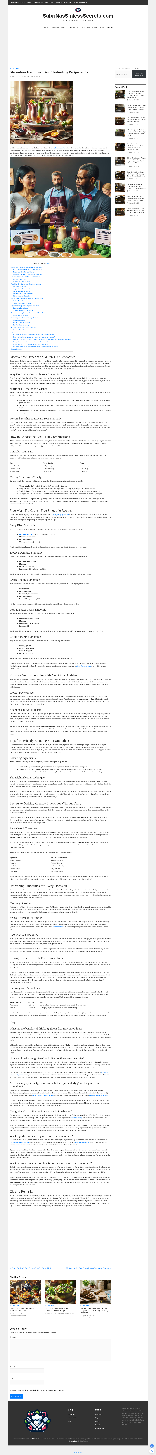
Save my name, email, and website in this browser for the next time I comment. (37, 1390)
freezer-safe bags (76, 1118)
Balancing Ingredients (20, 308)
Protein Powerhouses (20, 301)
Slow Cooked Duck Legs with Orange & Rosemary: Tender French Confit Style (136, 174)
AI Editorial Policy (78, 1452)
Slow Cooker (72, 1418)
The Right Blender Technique (23, 310)
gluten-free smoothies (83, 666)
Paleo (69, 1421)
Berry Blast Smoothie (20, 286)
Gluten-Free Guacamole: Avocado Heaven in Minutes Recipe (58, 1309)
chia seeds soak (69, 845)
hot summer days (58, 927)
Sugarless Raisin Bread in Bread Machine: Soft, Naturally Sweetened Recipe (136, 186)
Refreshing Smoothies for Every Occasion (25, 318)
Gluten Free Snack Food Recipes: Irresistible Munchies (23, 1309)
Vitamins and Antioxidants (22, 303)
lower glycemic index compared (43, 1095)
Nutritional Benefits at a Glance (23, 272)
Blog (96, 1418)
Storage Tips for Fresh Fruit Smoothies (23, 327)
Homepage (98, 1414)
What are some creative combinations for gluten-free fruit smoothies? (36, 346)
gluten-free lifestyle (60, 148)
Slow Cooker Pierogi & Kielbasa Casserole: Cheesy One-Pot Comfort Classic (136, 198)
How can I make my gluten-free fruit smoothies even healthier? (34, 337)
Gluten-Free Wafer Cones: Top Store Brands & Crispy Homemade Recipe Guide (136, 210)
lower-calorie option (82, 1142)
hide (47, 263)
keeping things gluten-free (60, 514)
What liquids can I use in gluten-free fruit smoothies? (30, 344)
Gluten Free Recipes (58, 27)
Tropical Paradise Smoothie (22, 289)
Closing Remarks (16, 349)
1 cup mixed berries (26, 534)
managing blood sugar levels (98, 1095)
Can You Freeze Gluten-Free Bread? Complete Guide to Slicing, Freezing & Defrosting (95, 1310)
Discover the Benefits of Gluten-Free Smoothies (26, 267)
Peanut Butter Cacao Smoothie (23, 293)
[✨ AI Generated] (95, 1292)
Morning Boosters (19, 320)
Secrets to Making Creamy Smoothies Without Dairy (28, 313)
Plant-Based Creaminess (21, 315)
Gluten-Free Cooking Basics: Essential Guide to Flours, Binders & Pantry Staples (136, 107)
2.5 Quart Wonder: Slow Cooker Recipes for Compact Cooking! (88, 1268)
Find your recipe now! (139, 74)
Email (12, 1378)
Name (12, 1367)
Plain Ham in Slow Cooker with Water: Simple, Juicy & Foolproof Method (136, 119)
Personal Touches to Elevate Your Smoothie (27, 274)
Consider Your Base (19, 279)
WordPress (35, 1439)
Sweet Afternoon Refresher (22, 322)
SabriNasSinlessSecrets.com (78, 16)
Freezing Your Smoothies (21, 330)
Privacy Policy (99, 1428)
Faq (12, 332)
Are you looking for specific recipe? (127, 68)
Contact (110, 27)
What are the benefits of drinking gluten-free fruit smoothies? (33, 334)
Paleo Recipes (73, 27)
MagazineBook (73, 1441)
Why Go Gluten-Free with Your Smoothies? (27, 269)
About (102, 27)
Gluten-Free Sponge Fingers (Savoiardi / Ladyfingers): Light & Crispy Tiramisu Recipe (136, 161)
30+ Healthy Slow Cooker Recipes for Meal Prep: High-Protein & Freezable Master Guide (136, 132)
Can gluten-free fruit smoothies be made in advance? (30, 342)
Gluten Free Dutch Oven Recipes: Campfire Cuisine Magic (30, 1268)
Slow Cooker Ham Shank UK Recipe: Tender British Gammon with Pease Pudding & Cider (136, 147)
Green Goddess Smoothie (21, 291)
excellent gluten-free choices (19, 1142)
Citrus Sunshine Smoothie (21, 296)
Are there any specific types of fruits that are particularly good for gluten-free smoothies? (42, 339)
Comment (13, 1337)
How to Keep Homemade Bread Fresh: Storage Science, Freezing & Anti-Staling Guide (58, 2)
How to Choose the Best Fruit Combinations (25, 277)
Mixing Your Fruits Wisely (21, 281)
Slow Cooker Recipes (89, 27)
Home (46, 27)
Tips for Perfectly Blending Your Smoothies (25, 306)
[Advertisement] (78, 46)
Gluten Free (14, 68)
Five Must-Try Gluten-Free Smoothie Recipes (26, 284)
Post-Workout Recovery (21, 325)
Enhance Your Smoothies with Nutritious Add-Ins (27, 298)
